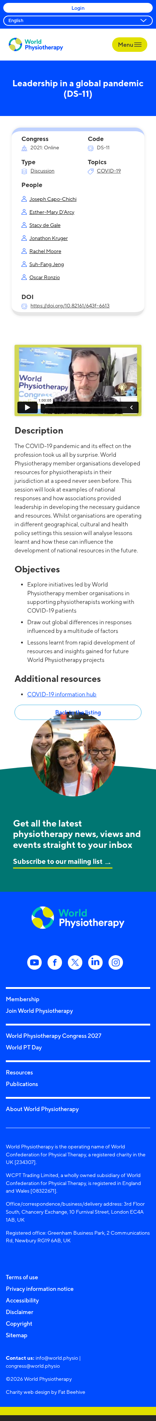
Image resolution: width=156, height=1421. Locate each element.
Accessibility (22, 1300)
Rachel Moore (45, 251)
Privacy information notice (40, 1288)
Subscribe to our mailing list (58, 861)
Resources (19, 1072)
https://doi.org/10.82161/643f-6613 (70, 305)
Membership (23, 999)
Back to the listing (78, 712)
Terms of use (22, 1277)
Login (78, 8)
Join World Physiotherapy (39, 1010)
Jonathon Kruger (48, 238)
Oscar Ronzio (44, 277)
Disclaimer (19, 1312)
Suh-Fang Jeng (46, 264)
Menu (126, 44)
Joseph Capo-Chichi (53, 199)
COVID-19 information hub (62, 694)
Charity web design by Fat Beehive (45, 1392)
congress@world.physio (33, 1366)
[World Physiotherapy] (36, 44)
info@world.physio (57, 1358)
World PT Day (24, 1047)
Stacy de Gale (45, 225)
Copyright (19, 1323)
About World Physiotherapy (42, 1109)
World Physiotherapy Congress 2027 (53, 1035)
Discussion (42, 170)
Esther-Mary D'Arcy (51, 212)
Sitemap (17, 1335)
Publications (22, 1084)
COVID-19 (109, 170)
